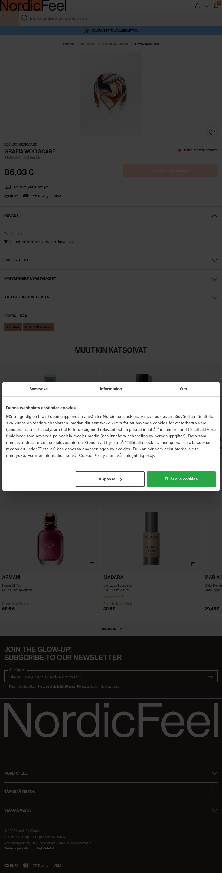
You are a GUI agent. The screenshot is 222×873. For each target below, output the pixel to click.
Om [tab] (183, 389)
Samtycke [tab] (38, 389)
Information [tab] (111, 389)
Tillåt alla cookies (181, 479)
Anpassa (107, 479)
